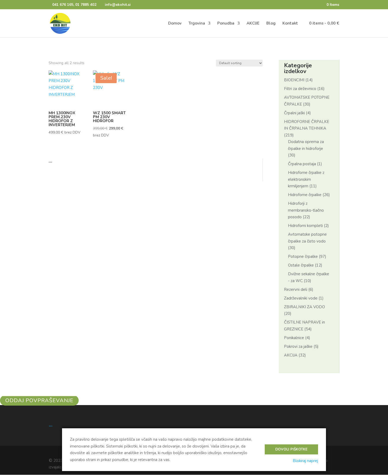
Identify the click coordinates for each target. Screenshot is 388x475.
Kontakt (290, 23)
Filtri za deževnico (300, 88)
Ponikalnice (294, 337)
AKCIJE (253, 23)
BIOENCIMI (294, 80)
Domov (175, 23)
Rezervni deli (295, 289)
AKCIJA (290, 355)
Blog (271, 23)
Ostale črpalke (301, 265)
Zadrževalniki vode (301, 298)
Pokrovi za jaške (298, 346)
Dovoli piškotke (291, 449)
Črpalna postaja (302, 164)
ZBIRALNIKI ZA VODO (304, 307)
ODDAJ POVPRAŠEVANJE (39, 400)
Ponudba (225, 23)
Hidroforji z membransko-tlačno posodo (306, 210)
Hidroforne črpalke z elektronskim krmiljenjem (306, 179)
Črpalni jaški (294, 113)
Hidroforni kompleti (305, 225)
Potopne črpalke (303, 256)
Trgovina (196, 23)
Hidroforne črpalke (304, 194)
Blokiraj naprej (305, 460)
